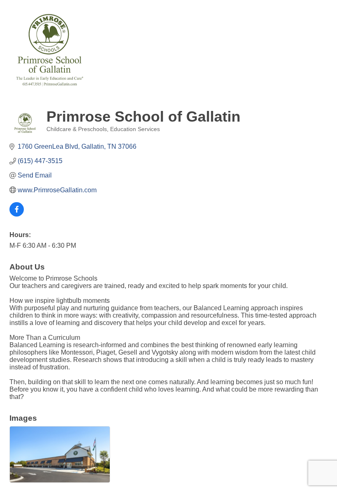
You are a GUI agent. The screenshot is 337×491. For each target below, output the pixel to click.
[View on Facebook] (16, 214)
